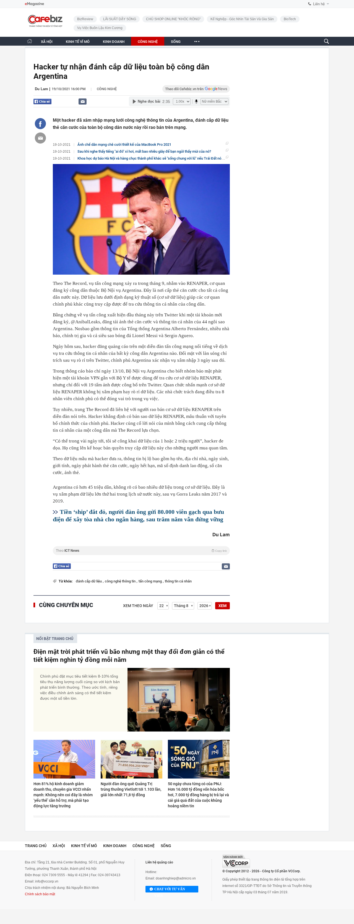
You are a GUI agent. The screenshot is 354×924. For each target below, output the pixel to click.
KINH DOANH (113, 42)
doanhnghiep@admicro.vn (176, 878)
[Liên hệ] (83, 101)
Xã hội (59, 846)
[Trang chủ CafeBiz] (29, 41)
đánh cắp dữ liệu (89, 581)
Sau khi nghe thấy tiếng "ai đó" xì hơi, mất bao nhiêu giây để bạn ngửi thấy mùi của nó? (144, 151)
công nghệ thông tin (120, 581)
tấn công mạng (151, 581)
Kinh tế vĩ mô (84, 846)
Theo (141, 551)
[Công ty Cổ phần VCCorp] (236, 861)
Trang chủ (35, 846)
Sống (166, 846)
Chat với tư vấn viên (169, 889)
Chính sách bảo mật (40, 894)
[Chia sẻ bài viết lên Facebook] (40, 123)
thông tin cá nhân (178, 581)
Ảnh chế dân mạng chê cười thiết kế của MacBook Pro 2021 (124, 144)
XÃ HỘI (47, 42)
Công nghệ (107, 89)
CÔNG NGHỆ (148, 42)
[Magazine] (34, 4)
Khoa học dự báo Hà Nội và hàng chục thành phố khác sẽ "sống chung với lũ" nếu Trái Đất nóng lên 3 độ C (159, 158)
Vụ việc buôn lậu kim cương (100, 28)
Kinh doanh (114, 846)
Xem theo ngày (138, 605)
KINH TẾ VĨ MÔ (78, 42)
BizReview (85, 19)
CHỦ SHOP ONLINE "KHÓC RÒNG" (173, 19)
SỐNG (176, 42)
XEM (222, 605)
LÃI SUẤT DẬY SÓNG (119, 19)
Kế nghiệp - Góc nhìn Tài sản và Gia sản (242, 19)
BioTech (290, 19)
